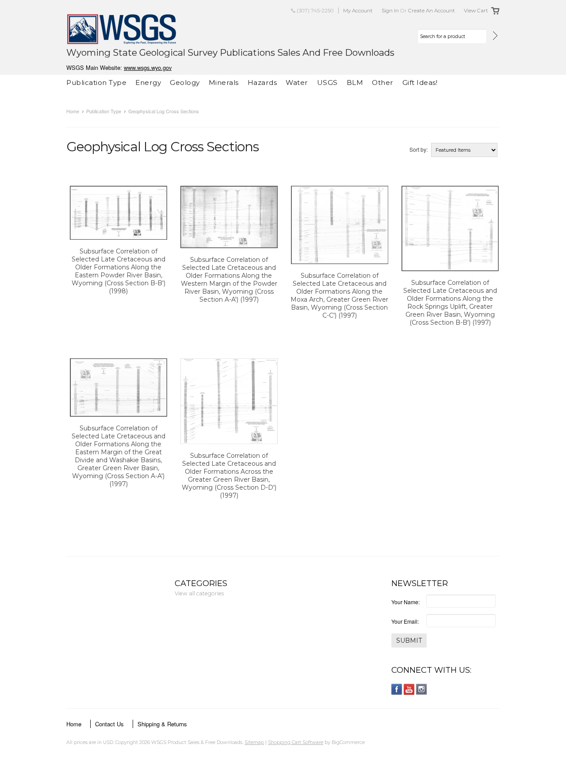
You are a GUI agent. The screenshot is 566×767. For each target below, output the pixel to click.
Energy (148, 82)
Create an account (431, 11)
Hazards (262, 82)
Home (72, 111)
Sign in (390, 11)
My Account (358, 11)
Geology (185, 82)
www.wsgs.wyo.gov (148, 67)
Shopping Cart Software (295, 742)
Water (297, 82)
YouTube (409, 689)
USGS (327, 82)
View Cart (476, 11)
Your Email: (405, 621)
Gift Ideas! (420, 82)
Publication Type (96, 82)
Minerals (224, 82)
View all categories (199, 593)
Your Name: (405, 602)
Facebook (396, 689)
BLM (355, 82)
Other (383, 82)
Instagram (421, 689)
